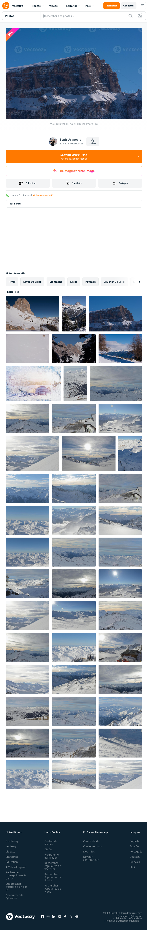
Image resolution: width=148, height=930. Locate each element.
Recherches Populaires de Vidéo (51, 887)
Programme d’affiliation (50, 854)
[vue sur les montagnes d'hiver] (120, 347)
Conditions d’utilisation (127, 914)
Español (132, 844)
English (131, 839)
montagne (55, 280)
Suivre (92, 143)
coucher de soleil (114, 280)
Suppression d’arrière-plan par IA (14, 885)
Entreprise (12, 855)
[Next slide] (134, 280)
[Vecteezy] (5, 5)
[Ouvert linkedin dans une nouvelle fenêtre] (53, 914)
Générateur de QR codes (14, 895)
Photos (36, 6)
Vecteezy (11, 844)
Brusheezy (12, 839)
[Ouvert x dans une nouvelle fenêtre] (71, 914)
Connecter (128, 5)
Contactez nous (90, 844)
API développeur (16, 865)
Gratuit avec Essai (74, 156)
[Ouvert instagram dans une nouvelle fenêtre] (48, 914)
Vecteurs (17, 6)
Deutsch (132, 855)
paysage (90, 280)
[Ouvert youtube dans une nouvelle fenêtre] (76, 914)
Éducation (12, 860)
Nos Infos (87, 849)
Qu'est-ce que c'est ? (43, 195)
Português (133, 849)
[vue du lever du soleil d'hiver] (32, 312)
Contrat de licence (49, 841)
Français (132, 860)
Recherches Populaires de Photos (51, 875)
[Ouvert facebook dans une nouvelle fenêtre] (42, 914)
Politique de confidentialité (125, 916)
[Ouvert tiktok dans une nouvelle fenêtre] (65, 914)
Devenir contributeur (89, 856)
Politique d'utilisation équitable (119, 918)
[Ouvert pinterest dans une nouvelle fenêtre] (59, 914)
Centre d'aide (89, 839)
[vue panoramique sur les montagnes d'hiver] (75, 381)
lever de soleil (32, 280)
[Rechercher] (130, 16)
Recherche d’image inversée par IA (15, 873)
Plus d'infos (15, 201)
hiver (12, 280)
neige (73, 280)
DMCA (47, 847)
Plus (88, 6)
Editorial (71, 6)
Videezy (10, 849)
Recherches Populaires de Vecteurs (51, 864)
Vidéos (53, 6)
